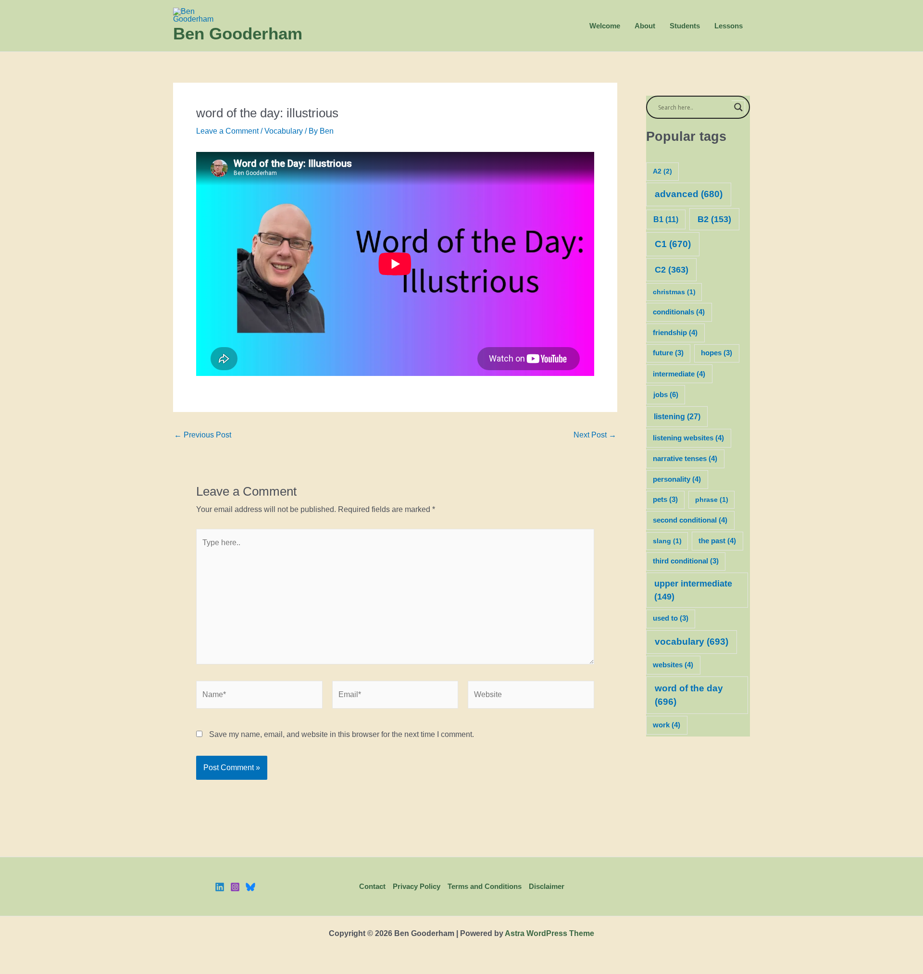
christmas (674, 292)
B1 (665, 219)
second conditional (690, 520)
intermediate (679, 374)
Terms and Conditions (485, 886)
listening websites (688, 438)
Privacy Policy (416, 886)
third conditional (686, 561)
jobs (665, 394)
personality (677, 479)
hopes (716, 353)
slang (667, 541)
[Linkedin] (220, 887)
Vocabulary (283, 131)
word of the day (689, 695)
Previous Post (202, 435)
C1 (673, 244)
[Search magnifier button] (738, 107)
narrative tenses (685, 458)
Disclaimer (546, 886)
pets (665, 499)
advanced (689, 194)
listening (677, 416)
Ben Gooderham (237, 33)
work (666, 725)
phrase (711, 499)
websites (673, 665)
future (668, 353)
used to (670, 618)
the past (717, 541)
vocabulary (691, 642)
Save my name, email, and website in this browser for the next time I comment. (341, 734)
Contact (372, 886)
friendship (675, 333)
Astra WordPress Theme (549, 933)
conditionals (679, 312)
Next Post (595, 435)
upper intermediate (693, 590)
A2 (662, 171)
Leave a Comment (227, 131)
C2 (671, 269)
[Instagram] (235, 887)
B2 (714, 219)
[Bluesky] (250, 887)
